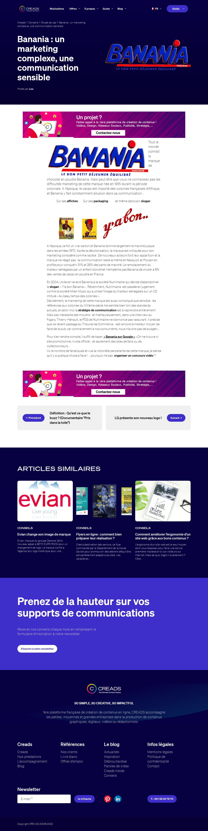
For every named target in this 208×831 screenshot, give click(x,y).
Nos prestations (29, 756)
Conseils (33, 22)
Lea (31, 88)
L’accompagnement (32, 761)
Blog (120, 8)
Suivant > (176, 417)
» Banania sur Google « (119, 336)
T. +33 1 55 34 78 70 (162, 798)
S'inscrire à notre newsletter (37, 648)
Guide (106, 8)
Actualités (111, 752)
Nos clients (69, 752)
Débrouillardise (115, 761)
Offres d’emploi (72, 761)
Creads (21, 22)
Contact (153, 766)
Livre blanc (69, 756)
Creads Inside (114, 771)
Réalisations (57, 8)
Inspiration (112, 756)
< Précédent (33, 417)
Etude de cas (48, 22)
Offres (73, 8)
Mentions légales (160, 752)
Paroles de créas (116, 766)
